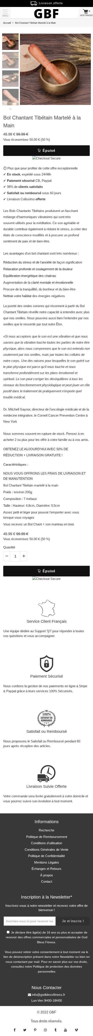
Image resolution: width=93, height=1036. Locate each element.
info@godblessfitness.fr (48, 994)
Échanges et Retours (46, 869)
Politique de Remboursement (46, 837)
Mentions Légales (46, 862)
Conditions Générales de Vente (46, 849)
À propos (46, 875)
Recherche (46, 830)
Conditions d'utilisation (46, 843)
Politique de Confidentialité (46, 856)
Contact (46, 881)
